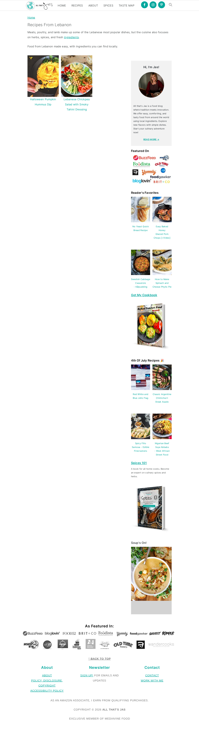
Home (31, 17)
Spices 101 (139, 463)
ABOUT (93, 5)
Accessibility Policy (47, 690)
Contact (152, 675)
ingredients (71, 37)
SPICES (108, 5)
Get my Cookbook (144, 295)
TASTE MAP (127, 5)
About (47, 675)
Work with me (152, 680)
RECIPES (77, 5)
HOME (62, 5)
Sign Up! (86, 675)
